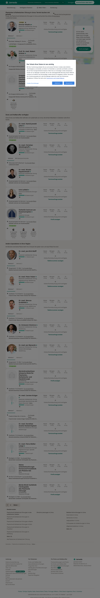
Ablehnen (57, 83)
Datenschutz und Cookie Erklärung (55, 78)
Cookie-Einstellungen (33, 83)
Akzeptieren (69, 83)
